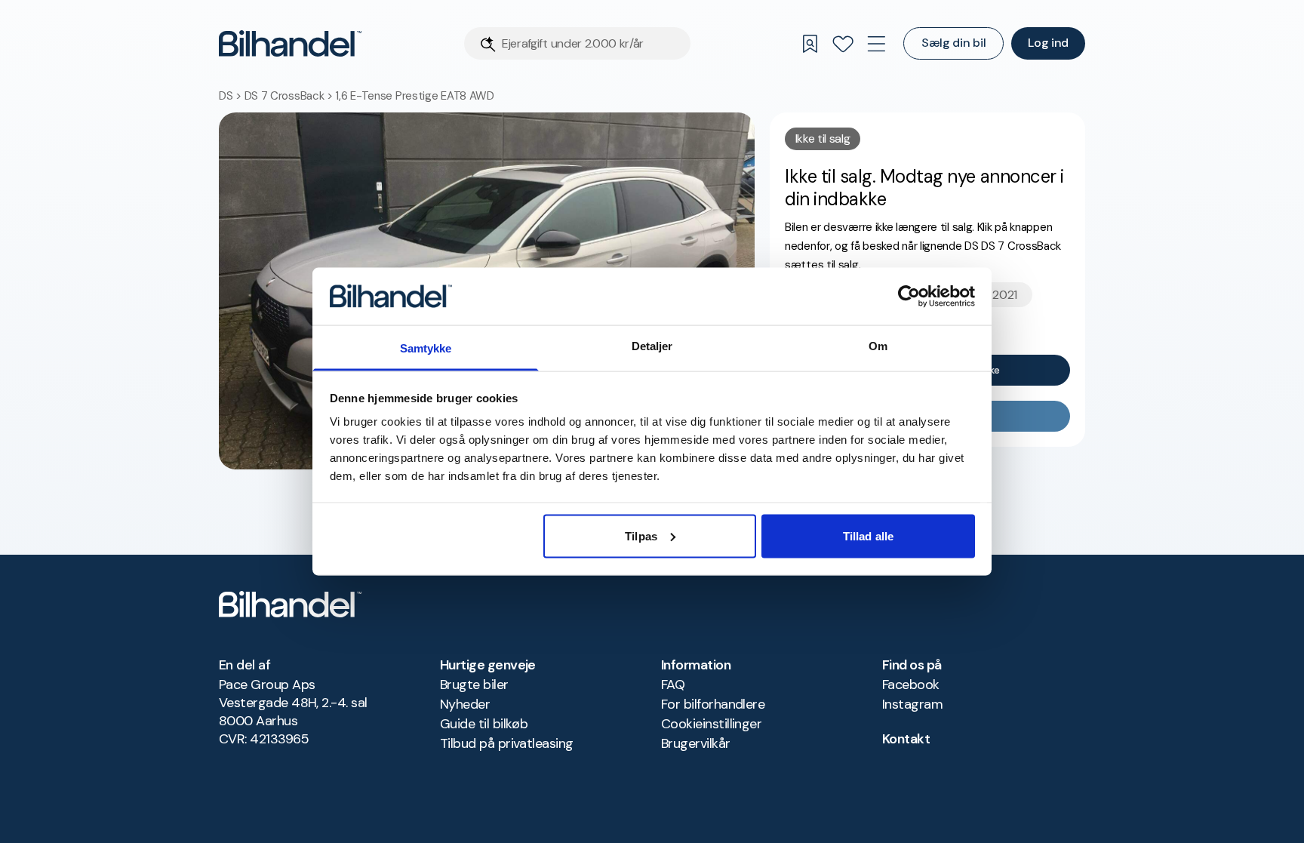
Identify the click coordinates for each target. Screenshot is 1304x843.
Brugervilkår (695, 743)
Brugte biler (474, 684)
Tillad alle (868, 535)
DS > (231, 95)
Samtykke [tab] (426, 348)
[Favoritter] (843, 44)
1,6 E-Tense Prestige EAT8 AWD (414, 95)
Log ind (1048, 43)
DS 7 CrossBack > (290, 95)
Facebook (911, 684)
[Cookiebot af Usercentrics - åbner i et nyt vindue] (909, 296)
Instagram (912, 704)
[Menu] (876, 44)
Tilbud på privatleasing (507, 743)
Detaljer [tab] (652, 346)
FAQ (672, 684)
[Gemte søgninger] (809, 44)
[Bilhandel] (290, 43)
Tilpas (641, 535)
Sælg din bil (953, 43)
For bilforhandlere (712, 704)
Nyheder (465, 704)
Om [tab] (878, 346)
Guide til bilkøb (483, 723)
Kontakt (906, 739)
